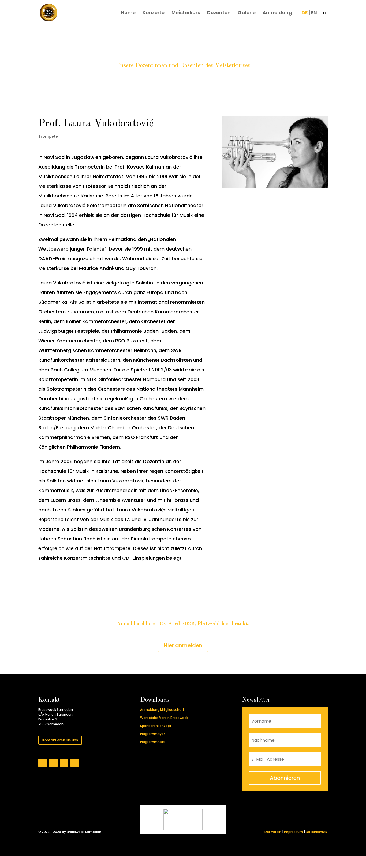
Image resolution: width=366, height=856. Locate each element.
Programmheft (152, 742)
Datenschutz (317, 831)
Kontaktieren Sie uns (60, 740)
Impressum (293, 831)
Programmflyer (152, 733)
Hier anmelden (183, 645)
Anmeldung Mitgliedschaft (162, 709)
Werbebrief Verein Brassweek (164, 717)
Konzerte (154, 13)
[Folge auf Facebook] (42, 763)
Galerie (247, 13)
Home (128, 13)
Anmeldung (277, 13)
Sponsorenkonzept (155, 725)
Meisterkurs (185, 13)
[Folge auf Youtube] (74, 763)
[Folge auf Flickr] (64, 763)
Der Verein (272, 831)
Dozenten (219, 13)
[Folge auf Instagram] (53, 763)
